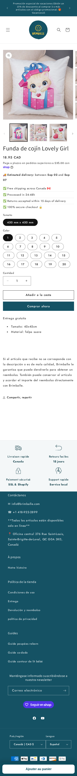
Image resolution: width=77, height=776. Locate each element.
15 (63, 255)
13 (36, 255)
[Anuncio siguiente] (69, 8)
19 (50, 264)
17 (22, 264)
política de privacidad (22, 619)
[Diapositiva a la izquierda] (4, 133)
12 (22, 255)
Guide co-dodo (18, 652)
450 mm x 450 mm (20, 222)
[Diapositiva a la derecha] (72, 133)
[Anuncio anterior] (7, 8)
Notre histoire (17, 568)
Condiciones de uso (21, 592)
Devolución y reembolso (24, 610)
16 (9, 264)
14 (50, 255)
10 (58, 247)
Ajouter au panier (39, 769)
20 (64, 264)
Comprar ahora (38, 306)
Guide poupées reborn (23, 644)
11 (8, 255)
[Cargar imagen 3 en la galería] (58, 132)
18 (36, 264)
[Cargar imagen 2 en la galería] (38, 132)
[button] (8, 30)
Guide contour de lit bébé (25, 661)
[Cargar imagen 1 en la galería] (18, 132)
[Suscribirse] (64, 690)
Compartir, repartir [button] (19, 397)
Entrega (13, 601)
